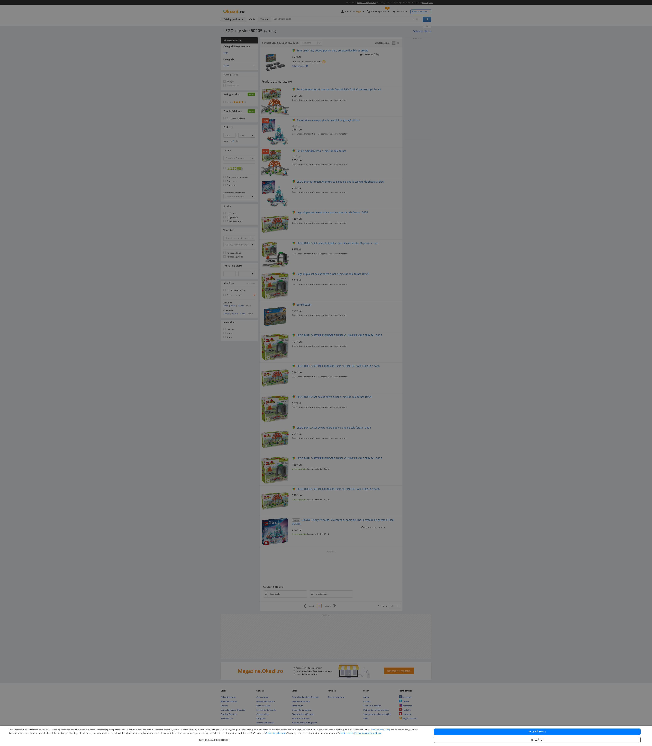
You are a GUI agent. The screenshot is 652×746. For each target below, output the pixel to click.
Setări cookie (346, 733)
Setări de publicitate (276, 733)
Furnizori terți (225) (380, 729)
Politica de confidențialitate (367, 733)
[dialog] (326, 736)
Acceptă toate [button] (537, 731)
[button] (214, 738)
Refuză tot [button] (537, 739)
